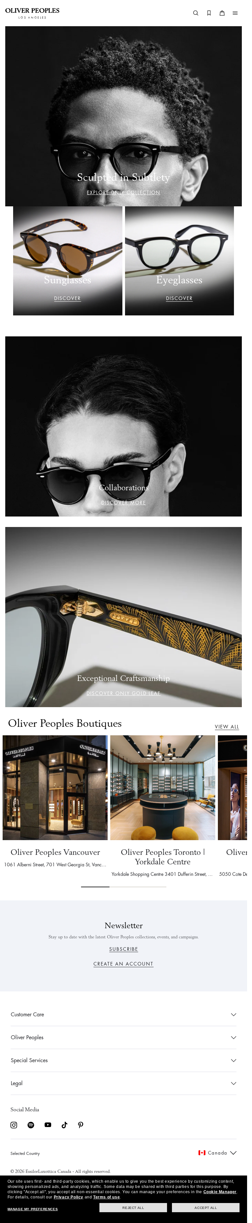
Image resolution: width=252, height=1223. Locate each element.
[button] (235, 13)
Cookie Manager (220, 1192)
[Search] (195, 13)
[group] (123, 811)
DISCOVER (67, 298)
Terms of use (106, 1197)
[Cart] (222, 13)
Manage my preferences (33, 1209)
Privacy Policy (68, 1197)
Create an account (124, 964)
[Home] (32, 13)
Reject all (133, 1208)
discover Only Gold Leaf (124, 693)
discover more (123, 502)
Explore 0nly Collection (123, 192)
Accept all (206, 1208)
